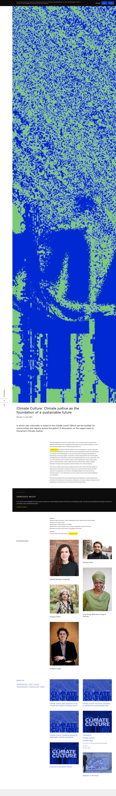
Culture (36, 684)
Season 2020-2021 (22, 684)
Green (42, 687)
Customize (98, 3)
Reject (104, 3)
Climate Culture (34, 687)
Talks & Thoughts (23, 687)
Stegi (30, 684)
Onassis (4, 393)
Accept (111, 3)
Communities (54, 449)
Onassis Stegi (73, 533)
